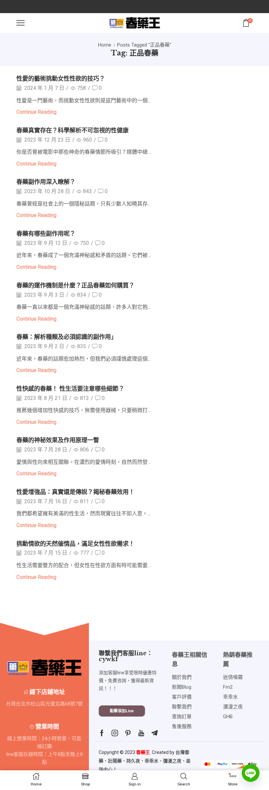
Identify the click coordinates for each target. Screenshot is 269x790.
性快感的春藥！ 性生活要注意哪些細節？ (70, 388)
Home (104, 45)
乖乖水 (151, 760)
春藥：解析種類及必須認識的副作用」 (66, 337)
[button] (122, 711)
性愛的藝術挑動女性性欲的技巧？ (60, 78)
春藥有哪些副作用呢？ (45, 233)
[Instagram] (115, 733)
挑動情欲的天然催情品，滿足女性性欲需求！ (75, 543)
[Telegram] (154, 733)
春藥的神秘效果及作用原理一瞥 (57, 440)
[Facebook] (102, 733)
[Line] (250, 773)
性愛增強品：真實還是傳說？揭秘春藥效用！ (75, 492)
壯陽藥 (115, 760)
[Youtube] (141, 733)
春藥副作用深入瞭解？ (45, 182)
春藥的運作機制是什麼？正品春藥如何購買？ (75, 285)
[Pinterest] (128, 733)
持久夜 (133, 760)
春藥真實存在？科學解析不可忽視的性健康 (72, 130)
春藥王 (143, 752)
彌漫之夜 (172, 760)
